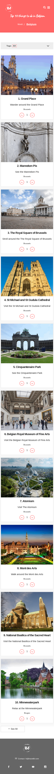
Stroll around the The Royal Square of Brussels (27, 239)
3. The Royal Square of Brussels (27, 232)
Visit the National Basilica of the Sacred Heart (27, 641)
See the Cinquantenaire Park (27, 373)
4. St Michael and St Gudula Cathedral (27, 300)
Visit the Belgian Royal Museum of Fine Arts (27, 440)
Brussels (27, 109)
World (20, 24)
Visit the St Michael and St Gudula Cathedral (27, 306)
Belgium (31, 24)
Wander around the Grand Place (27, 104)
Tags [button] (11, 46)
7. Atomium (27, 501)
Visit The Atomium (27, 507)
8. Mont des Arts (27, 568)
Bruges (27, 713)
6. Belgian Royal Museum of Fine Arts (27, 434)
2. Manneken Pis (27, 165)
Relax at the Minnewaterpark (27, 708)
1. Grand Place (27, 98)
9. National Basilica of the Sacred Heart (27, 635)
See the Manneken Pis (27, 172)
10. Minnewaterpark (27, 702)
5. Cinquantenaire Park (27, 367)
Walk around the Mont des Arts (27, 574)
